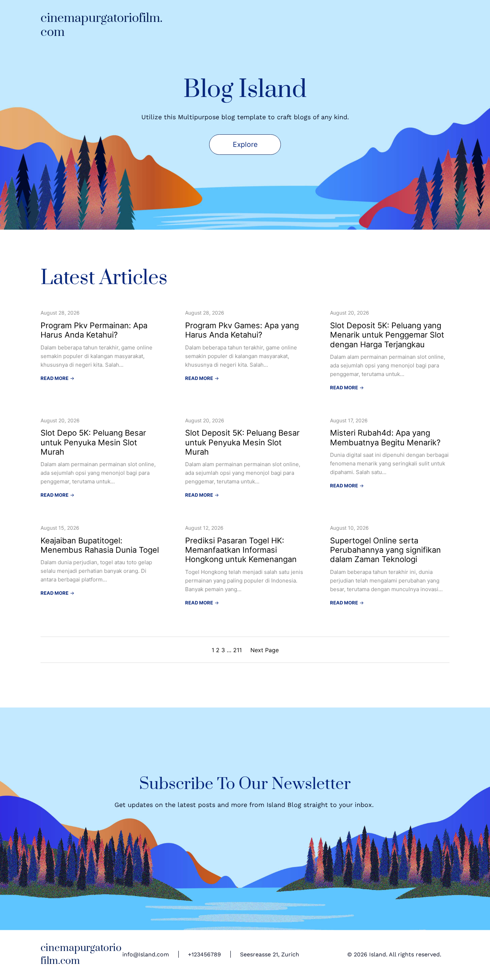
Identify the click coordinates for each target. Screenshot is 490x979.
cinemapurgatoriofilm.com (101, 25)
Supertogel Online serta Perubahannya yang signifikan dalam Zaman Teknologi (385, 550)
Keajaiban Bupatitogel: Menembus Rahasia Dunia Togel (100, 545)
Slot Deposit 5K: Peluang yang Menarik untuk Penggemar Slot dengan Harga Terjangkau (387, 335)
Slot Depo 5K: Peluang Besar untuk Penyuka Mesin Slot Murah (93, 442)
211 (237, 650)
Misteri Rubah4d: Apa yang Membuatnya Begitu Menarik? (385, 437)
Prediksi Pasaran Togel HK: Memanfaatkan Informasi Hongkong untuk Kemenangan (241, 550)
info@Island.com (145, 954)
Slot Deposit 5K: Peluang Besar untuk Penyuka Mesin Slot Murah (242, 442)
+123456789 (204, 954)
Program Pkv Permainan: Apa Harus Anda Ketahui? (94, 330)
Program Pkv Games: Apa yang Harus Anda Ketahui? (242, 330)
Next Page (264, 650)
